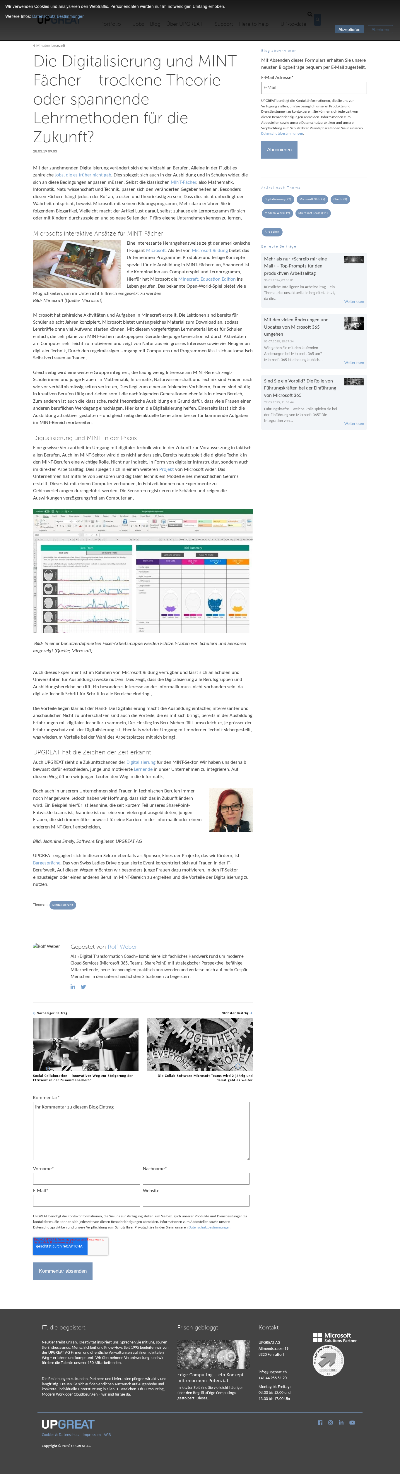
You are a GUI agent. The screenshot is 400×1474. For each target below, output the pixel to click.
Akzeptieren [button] (349, 29)
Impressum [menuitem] (92, 1435)
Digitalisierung (142, 762)
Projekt (167, 469)
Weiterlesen (354, 302)
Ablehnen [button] (380, 29)
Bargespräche (46, 863)
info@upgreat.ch (273, 1372)
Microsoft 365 (312, 199)
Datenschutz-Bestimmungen (58, 16)
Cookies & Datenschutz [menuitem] (61, 1435)
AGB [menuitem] (107, 1435)
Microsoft (156, 250)
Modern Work (277, 213)
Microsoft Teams (313, 213)
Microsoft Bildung (210, 250)
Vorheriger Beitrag (51, 1013)
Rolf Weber (122, 946)
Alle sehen (272, 232)
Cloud (340, 199)
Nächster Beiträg (235, 1013)
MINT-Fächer (183, 182)
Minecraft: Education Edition (207, 279)
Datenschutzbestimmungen (209, 1227)
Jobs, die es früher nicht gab (83, 175)
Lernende (144, 769)
